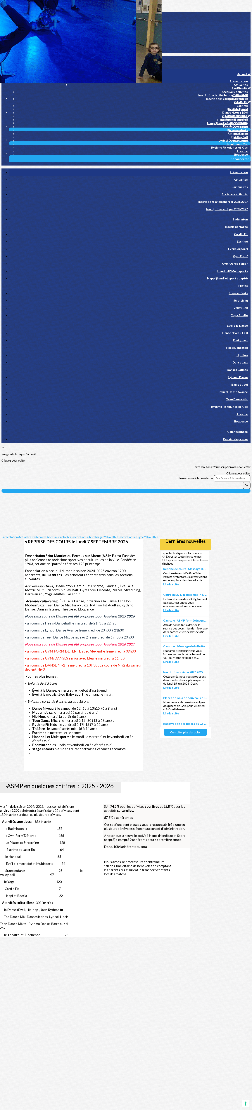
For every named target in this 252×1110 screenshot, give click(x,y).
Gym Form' (240, 256)
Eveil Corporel (238, 248)
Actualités (241, 84)
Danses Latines (237, 130)
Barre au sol (239, 137)
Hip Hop (242, 355)
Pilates (243, 285)
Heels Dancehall (237, 119)
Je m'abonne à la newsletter (196, 478)
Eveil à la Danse (237, 109)
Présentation (239, 81)
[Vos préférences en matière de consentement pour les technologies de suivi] (245, 1103)
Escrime (242, 105)
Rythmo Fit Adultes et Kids (229, 147)
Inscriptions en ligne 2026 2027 (227, 209)
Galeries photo (237, 122)
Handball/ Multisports (232, 271)
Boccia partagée (236, 98)
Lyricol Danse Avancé (233, 140)
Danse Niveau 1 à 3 (235, 112)
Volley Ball (241, 307)
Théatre (242, 151)
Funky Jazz (240, 340)
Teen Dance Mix (237, 144)
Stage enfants (238, 293)
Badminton (240, 95)
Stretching (240, 300)
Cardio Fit (241, 234)
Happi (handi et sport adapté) (227, 278)
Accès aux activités (235, 91)
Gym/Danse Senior (235, 263)
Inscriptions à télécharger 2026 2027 (223, 95)
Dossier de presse (235, 126)
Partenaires (240, 187)
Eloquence (241, 154)
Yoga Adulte (239, 315)
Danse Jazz (240, 362)
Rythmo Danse (238, 133)
